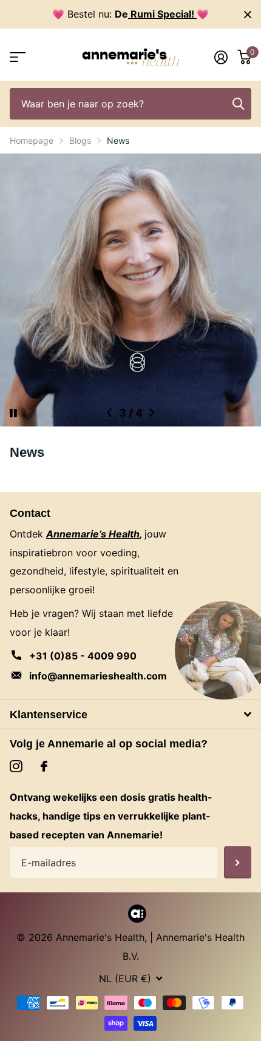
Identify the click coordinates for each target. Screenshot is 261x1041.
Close (247, 14)
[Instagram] (16, 766)
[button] (109, 412)
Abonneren (237, 862)
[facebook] (44, 766)
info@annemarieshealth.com (98, 676)
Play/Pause (23, 405)
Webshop (17, 57)
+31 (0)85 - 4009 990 (83, 656)
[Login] (221, 57)
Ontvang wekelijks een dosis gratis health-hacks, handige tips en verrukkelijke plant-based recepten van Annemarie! (111, 816)
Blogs (80, 140)
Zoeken (238, 104)
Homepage (31, 140)
